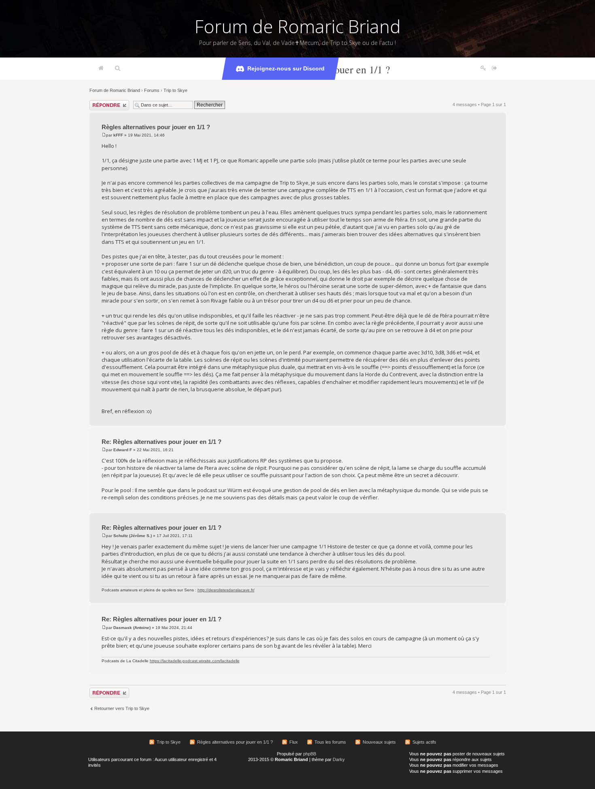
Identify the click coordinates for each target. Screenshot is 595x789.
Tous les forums (330, 742)
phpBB (309, 753)
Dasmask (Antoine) (132, 627)
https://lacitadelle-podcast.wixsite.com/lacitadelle (195, 661)
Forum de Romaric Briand (298, 26)
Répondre (99, 102)
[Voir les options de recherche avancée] (117, 68)
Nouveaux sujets (379, 742)
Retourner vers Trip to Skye (121, 708)
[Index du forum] (101, 68)
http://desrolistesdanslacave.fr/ (226, 590)
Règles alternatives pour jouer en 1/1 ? (156, 127)
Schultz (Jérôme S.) (132, 535)
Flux (293, 742)
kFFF (118, 135)
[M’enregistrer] (483, 68)
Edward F (122, 450)
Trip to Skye (175, 90)
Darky (339, 759)
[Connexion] (494, 68)
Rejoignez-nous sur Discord (286, 68)
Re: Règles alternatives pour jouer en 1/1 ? (161, 441)
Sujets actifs (424, 742)
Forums (151, 90)
